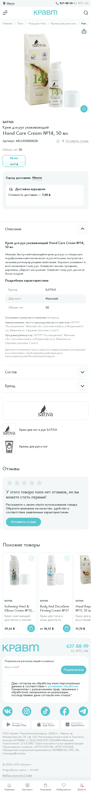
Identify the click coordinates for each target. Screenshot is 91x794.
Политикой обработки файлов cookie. (41, 775)
